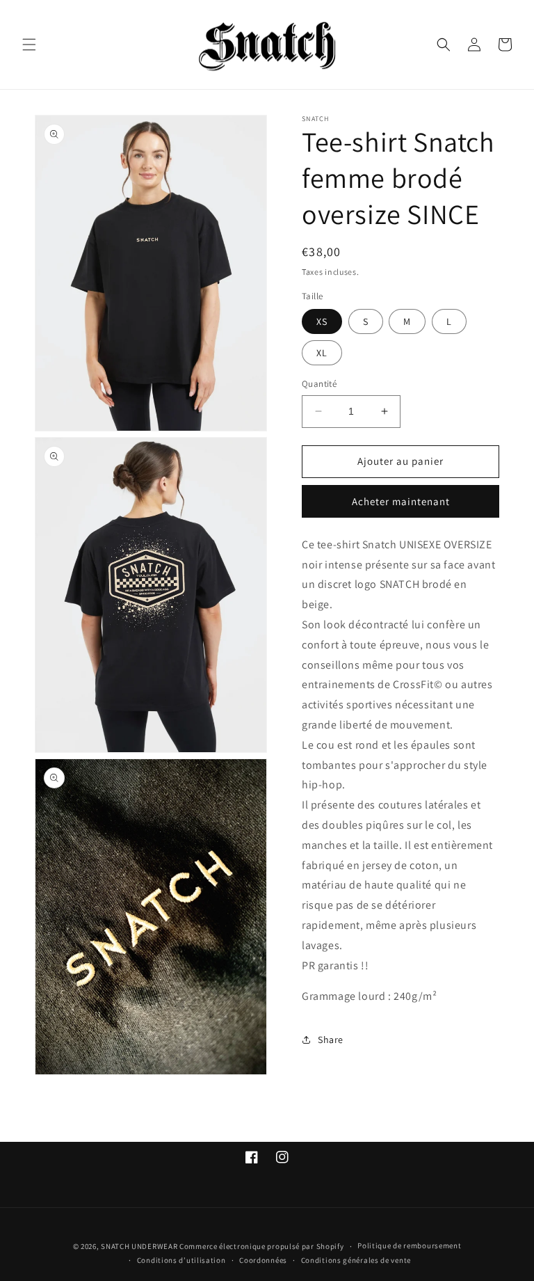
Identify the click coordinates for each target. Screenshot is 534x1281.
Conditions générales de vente (356, 1260)
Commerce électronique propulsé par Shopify (261, 1246)
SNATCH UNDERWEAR (139, 1246)
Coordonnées (263, 1260)
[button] (29, 44)
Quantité (319, 384)
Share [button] (330, 1039)
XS (321, 321)
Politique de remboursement (409, 1245)
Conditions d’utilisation (181, 1260)
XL (321, 353)
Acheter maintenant (401, 501)
